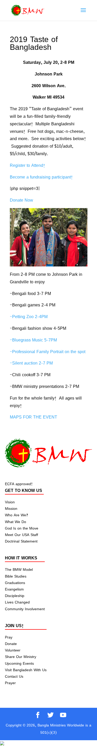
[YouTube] (63, 715)
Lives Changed (17, 602)
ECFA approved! (19, 483)
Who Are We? (16, 515)
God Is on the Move (21, 528)
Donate (11, 643)
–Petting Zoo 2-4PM (29, 316)
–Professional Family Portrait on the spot (47, 351)
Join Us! (14, 625)
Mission (11, 508)
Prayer (10, 682)
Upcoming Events (19, 663)
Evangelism (14, 589)
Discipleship (14, 595)
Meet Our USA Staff (21, 534)
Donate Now (21, 200)
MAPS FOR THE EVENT (33, 417)
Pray (8, 637)
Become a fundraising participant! (41, 177)
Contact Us (14, 676)
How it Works (21, 558)
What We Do (15, 521)
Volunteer (12, 650)
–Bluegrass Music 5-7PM (33, 340)
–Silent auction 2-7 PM (31, 363)
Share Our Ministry (20, 656)
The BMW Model (19, 569)
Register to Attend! (27, 165)
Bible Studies (15, 576)
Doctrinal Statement (21, 541)
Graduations (15, 582)
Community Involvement (25, 609)
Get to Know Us (23, 490)
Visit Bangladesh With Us (26, 669)
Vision (10, 502)
